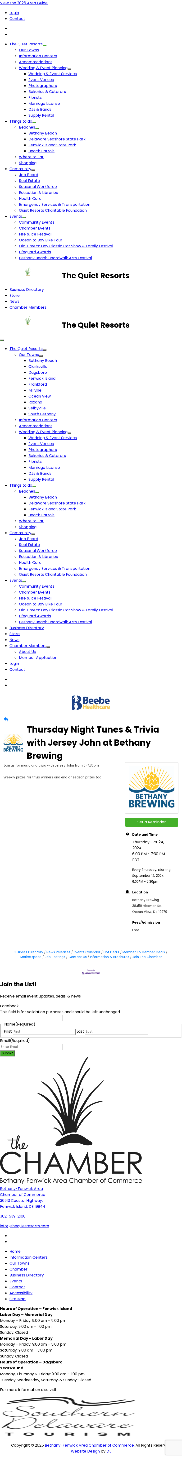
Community (20, 169)
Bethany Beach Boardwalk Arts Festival (55, 258)
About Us (27, 651)
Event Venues (41, 79)
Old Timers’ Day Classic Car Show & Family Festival (66, 246)
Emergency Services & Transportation (54, 204)
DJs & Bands (39, 109)
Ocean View (39, 396)
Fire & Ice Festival (35, 234)
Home (15, 1251)
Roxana (35, 402)
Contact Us (77, 957)
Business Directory (26, 289)
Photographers (42, 85)
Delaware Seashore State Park (57, 139)
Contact (17, 18)
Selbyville (37, 408)
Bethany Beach (42, 133)
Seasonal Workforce (38, 186)
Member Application (38, 657)
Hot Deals (111, 952)
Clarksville (37, 366)
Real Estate (29, 180)
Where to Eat (31, 157)
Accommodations (35, 62)
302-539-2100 (13, 1216)
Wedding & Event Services (52, 74)
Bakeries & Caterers (47, 91)
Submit (7, 1053)
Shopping (27, 163)
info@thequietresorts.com (24, 1226)
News (14, 301)
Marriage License (44, 103)
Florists (35, 97)
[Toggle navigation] (2, 340)
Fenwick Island (41, 378)
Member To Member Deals (144, 952)
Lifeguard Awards (35, 252)
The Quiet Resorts (26, 44)
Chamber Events (34, 228)
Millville (34, 390)
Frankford (37, 384)
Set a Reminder (151, 822)
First (8, 1031)
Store (14, 295)
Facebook (9, 1006)
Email (15, 1040)
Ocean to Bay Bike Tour (40, 240)
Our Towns (29, 50)
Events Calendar (87, 952)
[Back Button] (6, 719)
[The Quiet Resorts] (31, 275)
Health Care (30, 198)
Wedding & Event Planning (43, 68)
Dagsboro (37, 372)
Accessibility (20, 1293)
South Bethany (42, 414)
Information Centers (38, 56)
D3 (108, 1451)
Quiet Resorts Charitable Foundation (53, 210)
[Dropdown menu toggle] (44, 45)
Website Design (86, 1451)
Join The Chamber (147, 957)
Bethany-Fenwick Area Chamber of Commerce (89, 1445)
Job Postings (55, 957)
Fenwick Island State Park (52, 145)
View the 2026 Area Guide (24, 3)
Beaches (27, 127)
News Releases (58, 952)
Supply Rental (41, 115)
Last (80, 1031)
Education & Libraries (38, 192)
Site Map (17, 1299)
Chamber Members (27, 307)
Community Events (36, 222)
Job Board (28, 174)
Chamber (18, 1269)
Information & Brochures (109, 957)
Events (15, 216)
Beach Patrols (41, 151)
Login (14, 12)
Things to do (20, 121)
